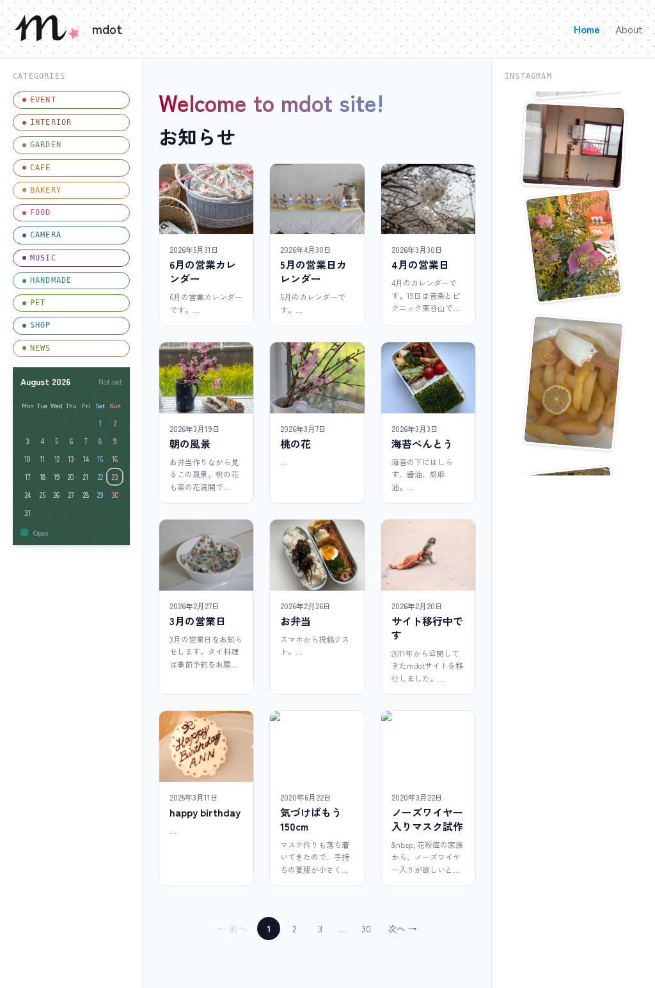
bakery (45, 190)
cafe (40, 167)
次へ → (402, 928)
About (628, 28)
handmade (51, 280)
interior (51, 122)
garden (45, 144)
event (43, 99)
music (43, 257)
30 (366, 928)
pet (37, 302)
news (40, 348)
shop (40, 325)
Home (587, 28)
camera (45, 234)
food (40, 212)
